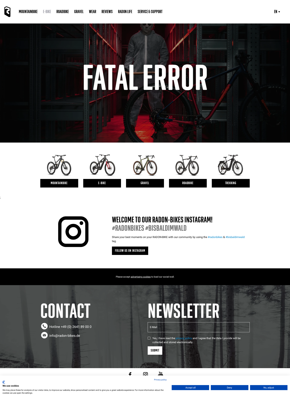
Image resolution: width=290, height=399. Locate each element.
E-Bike (47, 11)
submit (155, 350)
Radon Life (125, 11)
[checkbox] (149, 338)
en (275, 11)
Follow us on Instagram (130, 251)
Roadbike (62, 11)
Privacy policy (160, 380)
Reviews (107, 11)
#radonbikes (215, 237)
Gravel (79, 11)
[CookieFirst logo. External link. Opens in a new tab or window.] (4, 382)
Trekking (230, 183)
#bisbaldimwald (235, 237)
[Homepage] (7, 12)
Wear (92, 11)
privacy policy (184, 338)
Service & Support (150, 11)
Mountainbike (28, 11)
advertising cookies (141, 276)
